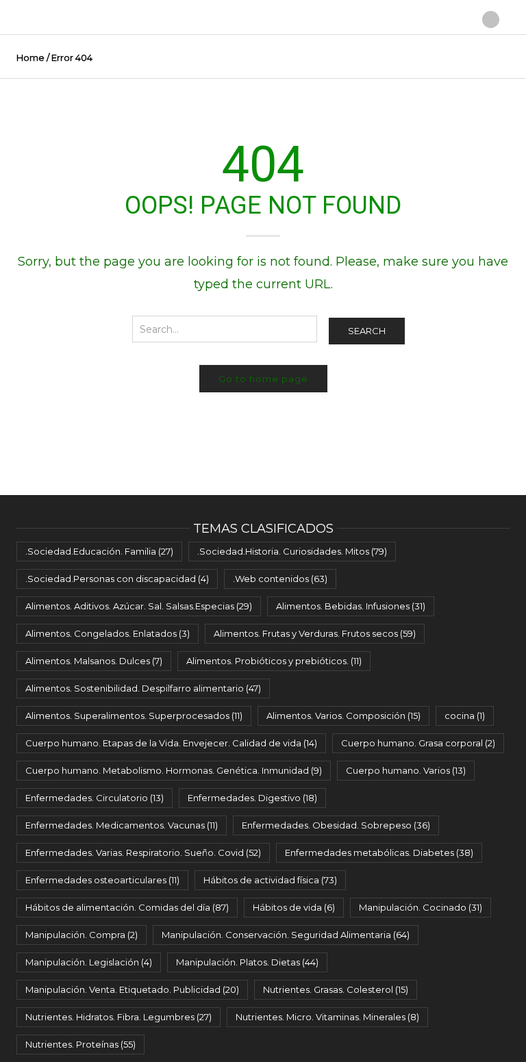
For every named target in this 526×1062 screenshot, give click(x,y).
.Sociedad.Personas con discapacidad (117, 578)
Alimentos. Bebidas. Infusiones (350, 605)
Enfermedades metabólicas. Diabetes (379, 852)
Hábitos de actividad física (270, 879)
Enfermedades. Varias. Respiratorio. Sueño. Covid (143, 852)
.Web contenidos (280, 578)
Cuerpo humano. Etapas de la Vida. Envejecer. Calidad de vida (171, 742)
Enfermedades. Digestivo (252, 797)
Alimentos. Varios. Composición (343, 715)
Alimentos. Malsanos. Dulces (93, 660)
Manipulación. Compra (81, 934)
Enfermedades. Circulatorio (94, 797)
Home (30, 57)
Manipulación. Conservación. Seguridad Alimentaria (286, 934)
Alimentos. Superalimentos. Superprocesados (133, 715)
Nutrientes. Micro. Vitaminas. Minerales (327, 1016)
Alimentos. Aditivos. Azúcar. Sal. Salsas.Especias (138, 605)
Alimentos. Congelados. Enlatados (107, 633)
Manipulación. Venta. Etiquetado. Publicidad (132, 989)
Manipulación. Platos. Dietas (247, 962)
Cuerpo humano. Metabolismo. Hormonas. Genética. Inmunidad (173, 770)
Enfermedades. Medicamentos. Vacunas (121, 825)
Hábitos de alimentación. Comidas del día (127, 907)
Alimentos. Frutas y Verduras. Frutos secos (315, 633)
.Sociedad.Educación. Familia (99, 551)
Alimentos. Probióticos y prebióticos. (274, 660)
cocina (464, 715)
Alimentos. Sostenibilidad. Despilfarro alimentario (143, 688)
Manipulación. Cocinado (420, 907)
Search (367, 330)
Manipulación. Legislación (88, 962)
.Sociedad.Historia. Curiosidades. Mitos (292, 551)
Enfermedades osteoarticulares (102, 879)
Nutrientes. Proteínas (80, 1044)
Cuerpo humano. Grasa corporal (418, 742)
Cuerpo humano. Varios (406, 770)
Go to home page (263, 378)
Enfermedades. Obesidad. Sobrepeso (336, 825)
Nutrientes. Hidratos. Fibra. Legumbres (118, 1016)
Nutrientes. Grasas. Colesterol (335, 989)
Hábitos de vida (294, 907)
